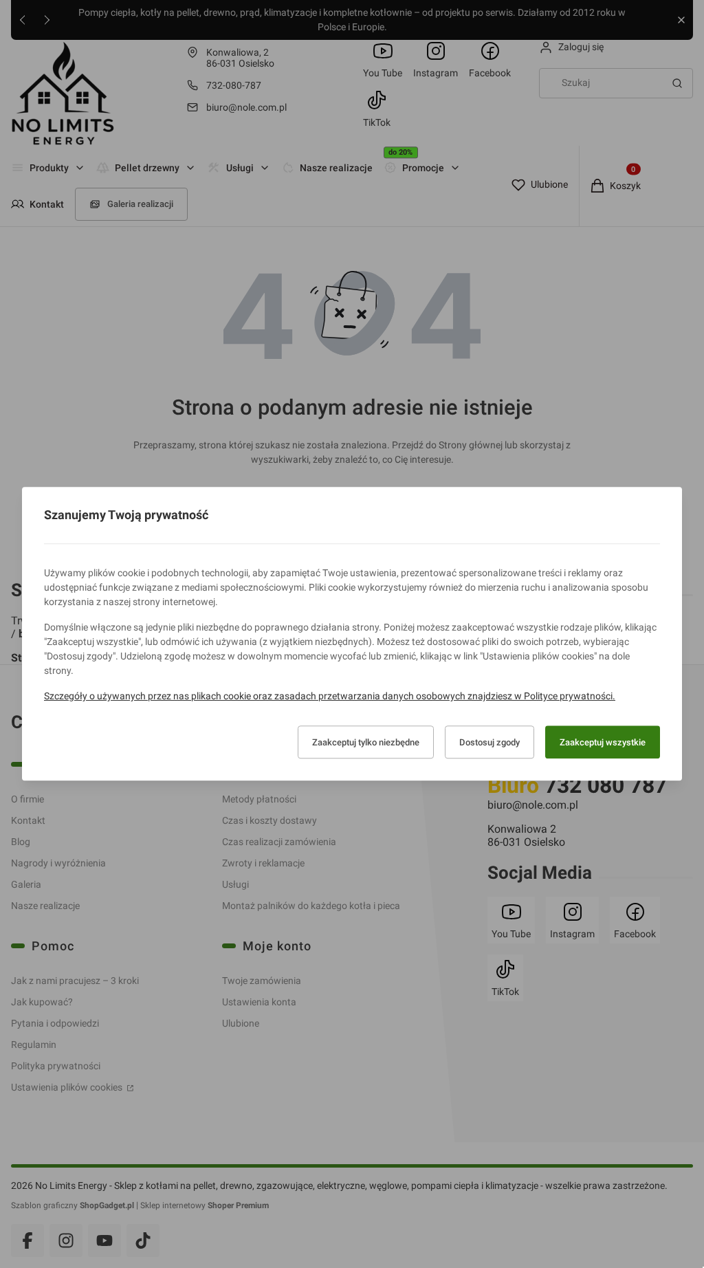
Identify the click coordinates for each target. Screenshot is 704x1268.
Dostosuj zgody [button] (489, 742)
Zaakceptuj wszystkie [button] (603, 742)
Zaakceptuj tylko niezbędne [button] (365, 742)
